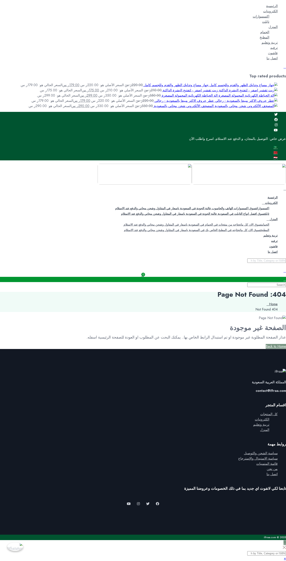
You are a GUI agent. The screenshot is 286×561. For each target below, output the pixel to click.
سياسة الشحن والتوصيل (261, 453)
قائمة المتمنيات (267, 463)
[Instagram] (276, 125)
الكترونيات (270, 11)
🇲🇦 (275, 152)
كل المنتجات (269, 414)
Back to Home (276, 346)
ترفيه (274, 47)
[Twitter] (276, 114)
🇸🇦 (275, 147)
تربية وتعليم (270, 42)
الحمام (264, 32)
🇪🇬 (275, 157)
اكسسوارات (261, 16)
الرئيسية (272, 6)
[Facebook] (276, 119)
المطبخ (264, 37)
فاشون (273, 53)
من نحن (272, 468)
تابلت (265, 21)
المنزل (273, 26)
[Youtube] (276, 130)
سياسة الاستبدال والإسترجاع (258, 458)
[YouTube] (129, 503)
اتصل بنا (272, 58)
